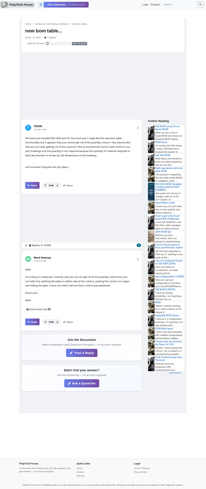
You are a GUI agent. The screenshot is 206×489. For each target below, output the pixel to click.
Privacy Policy (140, 472)
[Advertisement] (103, 78)
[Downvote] (57, 185)
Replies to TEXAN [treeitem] (85, 245)
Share (69, 185)
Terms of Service (142, 468)
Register (155, 4)
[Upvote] (45, 185)
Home (28, 23)
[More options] (137, 128)
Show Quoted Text (38, 309)
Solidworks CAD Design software (51, 23)
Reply (33, 185)
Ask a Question (84, 383)
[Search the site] (200, 4)
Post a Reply (84, 353)
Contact (80, 472)
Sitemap (80, 476)
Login (145, 4)
